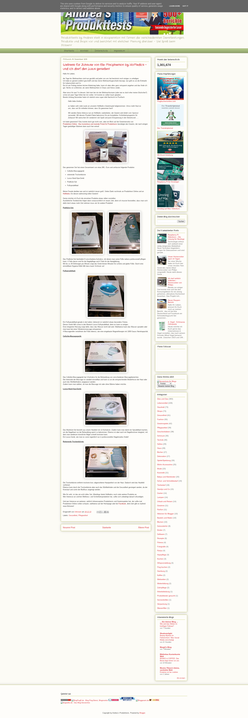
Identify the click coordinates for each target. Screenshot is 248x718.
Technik (160, 440)
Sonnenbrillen (162, 600)
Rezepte (160, 538)
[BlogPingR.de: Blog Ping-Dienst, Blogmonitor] (90, 700)
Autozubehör (162, 526)
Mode (159, 469)
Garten (160, 493)
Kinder (159, 530)
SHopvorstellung (164, 563)
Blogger (142, 713)
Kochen (160, 559)
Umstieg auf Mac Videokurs (168, 209)
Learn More (174, 6)
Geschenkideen (163, 432)
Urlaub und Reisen (164, 501)
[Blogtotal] (154, 700)
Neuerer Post (69, 527)
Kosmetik (161, 473)
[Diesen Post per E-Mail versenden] (98, 512)
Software (160, 534)
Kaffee (159, 575)
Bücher (160, 452)
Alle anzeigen (181, 678)
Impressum (119, 50)
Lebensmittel (162, 403)
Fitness (160, 542)
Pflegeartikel (83, 515)
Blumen (160, 522)
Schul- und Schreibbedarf (167, 481)
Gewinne (160, 506)
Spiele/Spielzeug (164, 460)
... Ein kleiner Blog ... (169, 622)
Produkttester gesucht (166, 596)
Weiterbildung (162, 583)
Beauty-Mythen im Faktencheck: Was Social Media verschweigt (169, 638)
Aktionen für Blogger (165, 514)
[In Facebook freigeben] (105, 512)
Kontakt (84, 50)
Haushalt (160, 407)
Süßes (159, 444)
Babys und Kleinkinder (166, 477)
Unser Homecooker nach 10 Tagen (176, 258)
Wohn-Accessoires (164, 464)
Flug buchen (162, 567)
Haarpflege (161, 555)
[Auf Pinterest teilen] (107, 512)
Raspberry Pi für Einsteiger (168, 182)
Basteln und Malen (164, 518)
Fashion (160, 419)
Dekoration (161, 456)
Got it (185, 6)
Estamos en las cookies (169, 672)
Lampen (160, 497)
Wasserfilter (162, 608)
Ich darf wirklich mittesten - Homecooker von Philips (175, 281)
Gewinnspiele (162, 423)
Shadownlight (166, 633)
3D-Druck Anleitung (165, 155)
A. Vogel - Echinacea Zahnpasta (176, 323)
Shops (159, 411)
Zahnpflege (161, 588)
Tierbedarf (161, 485)
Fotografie (161, 547)
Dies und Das (162, 399)
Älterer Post (143, 527)
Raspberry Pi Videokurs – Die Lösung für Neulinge (176, 237)
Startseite (69, 50)
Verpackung (162, 604)
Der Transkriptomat (165, 128)
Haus (159, 448)
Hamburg (161, 571)
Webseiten (161, 579)
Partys (159, 551)
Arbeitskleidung (163, 592)
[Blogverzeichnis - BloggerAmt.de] (142, 700)
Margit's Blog (166, 647)
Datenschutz (101, 50)
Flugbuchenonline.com (166, 101)
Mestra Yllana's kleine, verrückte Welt (170, 669)
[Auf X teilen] (103, 512)
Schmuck (161, 436)
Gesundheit (73, 515)
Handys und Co (163, 489)
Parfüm (160, 510)
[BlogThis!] (100, 512)
